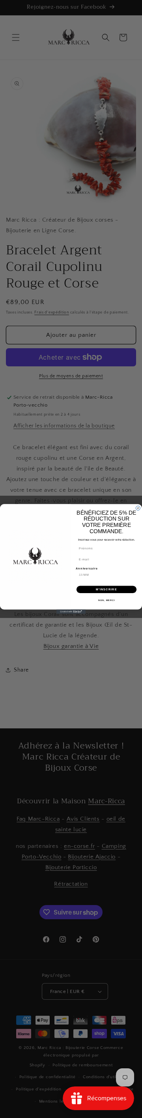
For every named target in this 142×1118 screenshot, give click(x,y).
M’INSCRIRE (106, 589)
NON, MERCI (106, 600)
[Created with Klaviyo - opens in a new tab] (71, 612)
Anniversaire (87, 568)
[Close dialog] (138, 508)
